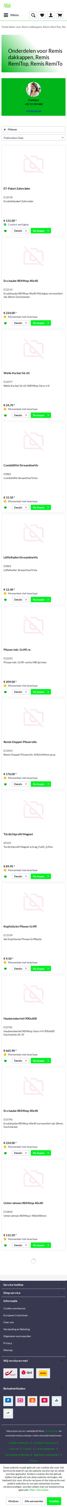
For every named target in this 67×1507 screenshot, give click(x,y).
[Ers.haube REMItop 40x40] (33, 256)
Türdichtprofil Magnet (18, 834)
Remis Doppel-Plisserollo (20, 742)
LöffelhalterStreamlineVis (21, 557)
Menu (14, 15)
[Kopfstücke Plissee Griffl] (33, 902)
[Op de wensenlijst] (6, 230)
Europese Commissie (15, 1315)
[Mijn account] (50, 15)
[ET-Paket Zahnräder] (33, 164)
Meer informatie (38, 1489)
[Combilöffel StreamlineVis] (33, 441)
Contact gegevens (45, 1448)
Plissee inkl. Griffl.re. (17, 649)
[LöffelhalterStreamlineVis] (33, 533)
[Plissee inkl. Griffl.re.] (33, 625)
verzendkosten (51, 1431)
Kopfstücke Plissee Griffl (20, 926)
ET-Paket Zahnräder (17, 188)
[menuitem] (11, 15)
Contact (27, 1448)
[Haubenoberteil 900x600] (33, 994)
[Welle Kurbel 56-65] (33, 348)
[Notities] (41, 15)
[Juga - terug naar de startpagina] (7, 5)
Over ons (8, 1322)
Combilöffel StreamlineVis (21, 465)
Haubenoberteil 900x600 (20, 1018)
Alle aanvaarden (34, 1501)
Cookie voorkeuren (14, 1308)
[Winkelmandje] (59, 15)
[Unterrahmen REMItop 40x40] (33, 1178)
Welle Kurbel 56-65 (17, 373)
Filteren (12, 129)
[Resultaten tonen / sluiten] (32, 15)
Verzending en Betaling (16, 1329)
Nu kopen (38, 230)
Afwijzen (13, 1501)
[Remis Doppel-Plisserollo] (33, 717)
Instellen (54, 1501)
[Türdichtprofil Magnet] (33, 810)
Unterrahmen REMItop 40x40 (23, 1203)
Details (18, 230)
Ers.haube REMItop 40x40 (21, 280)
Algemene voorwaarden (17, 1336)
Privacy (7, 1343)
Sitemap (8, 1350)
